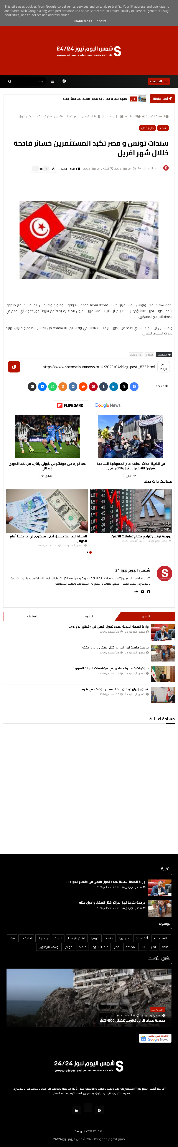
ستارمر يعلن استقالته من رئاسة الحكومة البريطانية (92, 98)
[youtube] (141, 591)
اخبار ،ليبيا (124, 938)
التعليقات (32, 616)
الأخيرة (89, 616)
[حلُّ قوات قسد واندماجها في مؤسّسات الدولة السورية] (163, 674)
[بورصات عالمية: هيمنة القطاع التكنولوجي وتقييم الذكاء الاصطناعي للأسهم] (89, 1004)
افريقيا (95, 938)
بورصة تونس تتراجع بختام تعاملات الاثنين (141, 536)
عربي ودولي (158, 1009)
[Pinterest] (93, 386)
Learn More (83, 21)
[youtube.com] (88, 1107)
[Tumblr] (103, 386)
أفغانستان (142, 938)
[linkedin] (113, 386)
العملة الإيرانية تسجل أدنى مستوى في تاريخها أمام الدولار (48, 538)
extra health (161, 938)
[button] (159, 81)
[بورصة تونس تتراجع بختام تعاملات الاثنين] (131, 511)
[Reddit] (83, 386)
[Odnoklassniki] (62, 386)
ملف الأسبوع (100, 946)
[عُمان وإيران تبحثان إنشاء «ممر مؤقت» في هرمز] (163, 695)
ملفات (82, 946)
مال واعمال (112, 116)
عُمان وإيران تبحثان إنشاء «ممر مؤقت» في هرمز (115, 689)
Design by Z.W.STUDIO (88, 1131)
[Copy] (14, 366)
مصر (117, 946)
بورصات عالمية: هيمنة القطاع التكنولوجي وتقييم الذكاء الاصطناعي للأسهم (109, 1020)
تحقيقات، (26, 938)
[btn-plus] (46, 168)
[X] (124, 386)
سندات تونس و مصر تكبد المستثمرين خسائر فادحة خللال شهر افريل (58, 116)
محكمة (130, 946)
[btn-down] (35, 168)
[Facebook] (134, 386)
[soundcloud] (134, 591)
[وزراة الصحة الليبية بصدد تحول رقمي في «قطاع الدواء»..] (163, 632)
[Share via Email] (32, 386)
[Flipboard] (70, 406)
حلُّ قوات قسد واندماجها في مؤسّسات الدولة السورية (111, 668)
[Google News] (107, 405)
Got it (101, 21)
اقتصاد (133, 116)
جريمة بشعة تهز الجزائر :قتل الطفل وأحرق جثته (115, 647)
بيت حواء (43, 938)
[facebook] (147, 591)
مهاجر (69, 946)
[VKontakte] (73, 386)
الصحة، (58, 938)
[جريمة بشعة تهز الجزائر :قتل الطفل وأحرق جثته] (163, 653)
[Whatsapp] (52, 386)
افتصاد (109, 938)
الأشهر (146, 616)
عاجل (133, 98)
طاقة (165, 946)
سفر (12, 938)
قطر (153, 946)
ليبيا (143, 946)
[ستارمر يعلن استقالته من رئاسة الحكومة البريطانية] (142, 98)
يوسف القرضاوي (49, 946)
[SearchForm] (10, 82)
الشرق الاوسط (76, 938)
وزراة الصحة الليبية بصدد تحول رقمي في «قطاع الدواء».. (109, 626)
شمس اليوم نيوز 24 (132, 570)
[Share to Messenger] (42, 386)
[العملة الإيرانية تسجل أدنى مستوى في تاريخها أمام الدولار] (47, 511)
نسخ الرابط (163, 366)
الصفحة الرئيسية (155, 116)
